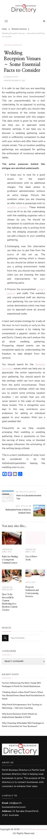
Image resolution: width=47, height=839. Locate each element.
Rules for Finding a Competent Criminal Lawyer (10, 560)
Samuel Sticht (12, 77)
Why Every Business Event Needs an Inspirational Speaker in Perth (19, 716)
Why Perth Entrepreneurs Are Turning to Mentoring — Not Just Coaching (22, 706)
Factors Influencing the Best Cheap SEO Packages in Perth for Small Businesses (21, 685)
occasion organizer (17, 207)
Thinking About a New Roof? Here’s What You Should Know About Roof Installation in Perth (23, 695)
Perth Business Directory (33, 829)
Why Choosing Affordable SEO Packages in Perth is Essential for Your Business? (23, 725)
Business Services (13, 45)
